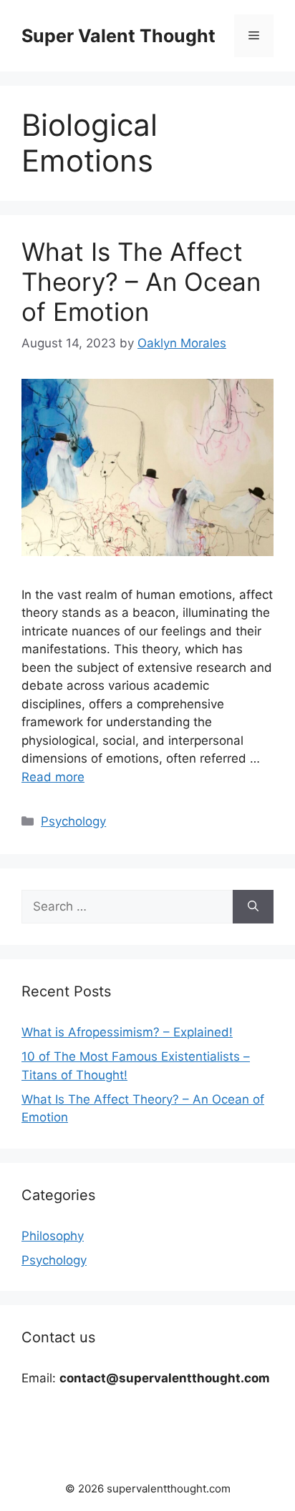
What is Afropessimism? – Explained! (127, 1032)
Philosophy (52, 1236)
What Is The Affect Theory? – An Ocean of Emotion (141, 282)
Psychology (73, 821)
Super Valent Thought (118, 35)
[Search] (253, 907)
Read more (52, 777)
